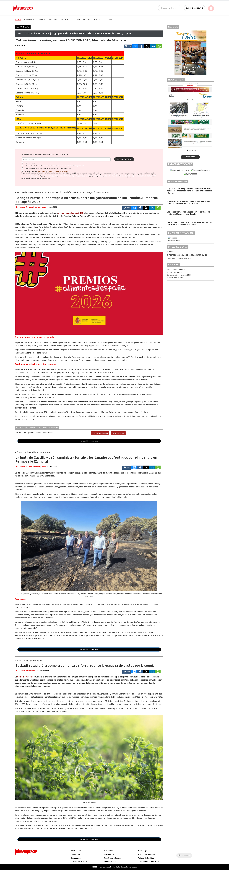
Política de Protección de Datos (58, 171)
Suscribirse (190, 157)
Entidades (97, 20)
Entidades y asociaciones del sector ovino (187, 255)
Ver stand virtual (118, 433)
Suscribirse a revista (78, 861)
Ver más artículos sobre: (31, 33)
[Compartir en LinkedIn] (153, 46)
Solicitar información (100, 433)
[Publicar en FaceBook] (141, 46)
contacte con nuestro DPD (83, 177)
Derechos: (141, 175)
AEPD (153, 177)
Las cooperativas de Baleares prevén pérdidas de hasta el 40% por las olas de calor (188, 213)
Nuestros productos (112, 858)
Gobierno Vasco (24, 677)
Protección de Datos (146, 854)
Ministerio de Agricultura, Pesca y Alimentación (39, 224)
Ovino (18, 20)
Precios (76, 20)
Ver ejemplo (62, 154)
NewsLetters (75, 858)
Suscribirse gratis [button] (194, 8)
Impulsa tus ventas (174, 272)
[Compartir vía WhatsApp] (159, 46)
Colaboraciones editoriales (149, 861)
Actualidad (29, 20)
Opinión (41, 20)
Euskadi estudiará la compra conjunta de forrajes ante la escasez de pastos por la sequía (188, 202)
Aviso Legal (41, 171)
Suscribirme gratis (124, 159)
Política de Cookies (146, 858)
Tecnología (65, 20)
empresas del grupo (113, 175)
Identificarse (75, 851)
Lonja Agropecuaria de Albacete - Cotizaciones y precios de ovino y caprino (89, 33)
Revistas (108, 20)
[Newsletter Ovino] (182, 115)
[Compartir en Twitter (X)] (147, 46)
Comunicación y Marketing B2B (179, 275)
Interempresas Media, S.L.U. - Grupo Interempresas (118, 867)
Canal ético (109, 854)
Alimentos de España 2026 (70, 213)
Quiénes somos (110, 861)
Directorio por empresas (179, 258)
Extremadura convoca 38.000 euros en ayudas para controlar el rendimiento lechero (189, 223)
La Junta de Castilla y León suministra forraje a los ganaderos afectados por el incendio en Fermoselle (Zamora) (189, 190)
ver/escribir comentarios (89, 441)
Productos (52, 20)
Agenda (86, 20)
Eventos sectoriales (175, 278)
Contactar (108, 851)
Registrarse (75, 854)
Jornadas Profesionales (176, 269)
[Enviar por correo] (135, 46)
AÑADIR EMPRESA (184, 855)
